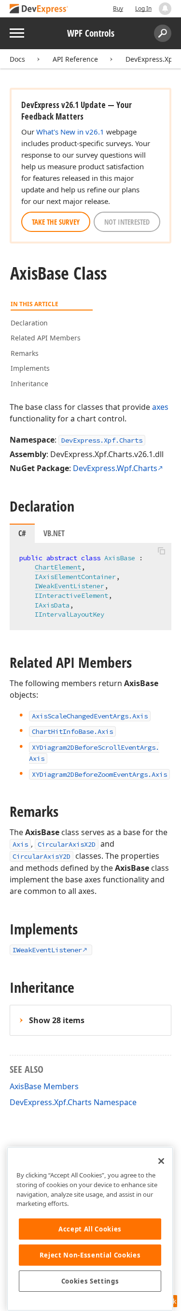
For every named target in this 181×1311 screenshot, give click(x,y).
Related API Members (46, 337)
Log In (143, 8)
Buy (118, 8)
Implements (30, 368)
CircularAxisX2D (67, 844)
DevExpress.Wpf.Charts (115, 468)
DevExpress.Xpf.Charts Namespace (73, 1102)
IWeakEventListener (69, 585)
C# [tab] (22, 533)
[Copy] (161, 551)
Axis (20, 844)
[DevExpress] (39, 9)
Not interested (127, 222)
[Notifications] (165, 8)
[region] (90, 1229)
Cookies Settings (90, 1281)
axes (160, 407)
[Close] (161, 1161)
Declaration (29, 322)
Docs (17, 59)
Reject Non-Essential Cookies (90, 1255)
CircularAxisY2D (41, 856)
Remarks (25, 353)
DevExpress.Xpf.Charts (101, 440)
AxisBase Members (44, 1086)
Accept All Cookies (90, 1229)
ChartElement (58, 567)
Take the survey (56, 222)
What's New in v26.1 (70, 131)
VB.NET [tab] (54, 533)
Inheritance (29, 383)
